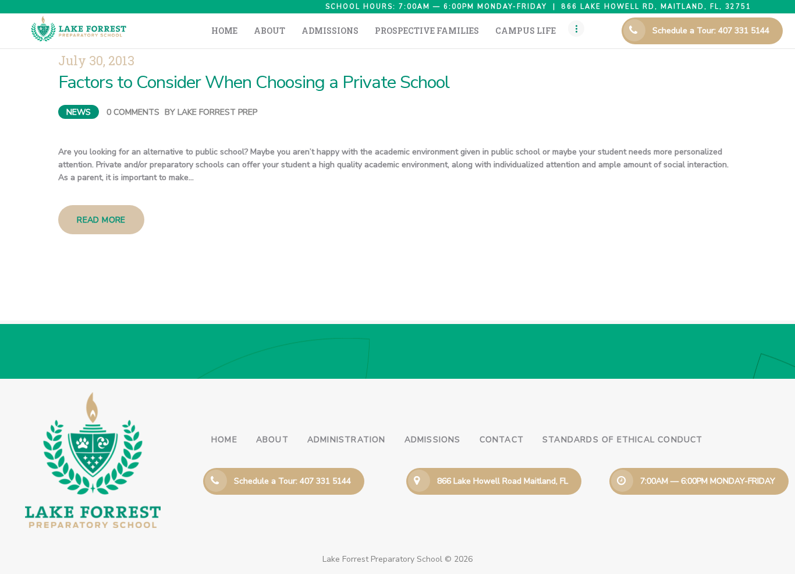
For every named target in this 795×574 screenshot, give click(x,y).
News (78, 112)
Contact (502, 439)
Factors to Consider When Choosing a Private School (253, 82)
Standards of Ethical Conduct (622, 439)
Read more (101, 220)
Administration (346, 439)
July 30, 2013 (96, 60)
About (272, 439)
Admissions (432, 439)
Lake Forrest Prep (217, 112)
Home (224, 439)
